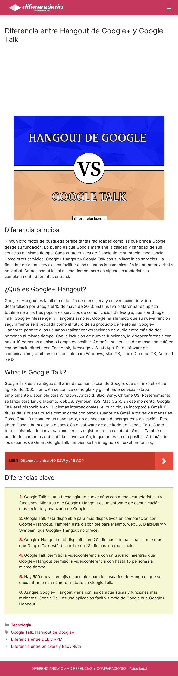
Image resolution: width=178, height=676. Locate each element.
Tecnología (21, 625)
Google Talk (22, 632)
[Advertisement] (89, 76)
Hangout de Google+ (54, 632)
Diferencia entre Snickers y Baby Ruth (46, 646)
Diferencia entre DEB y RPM (36, 639)
